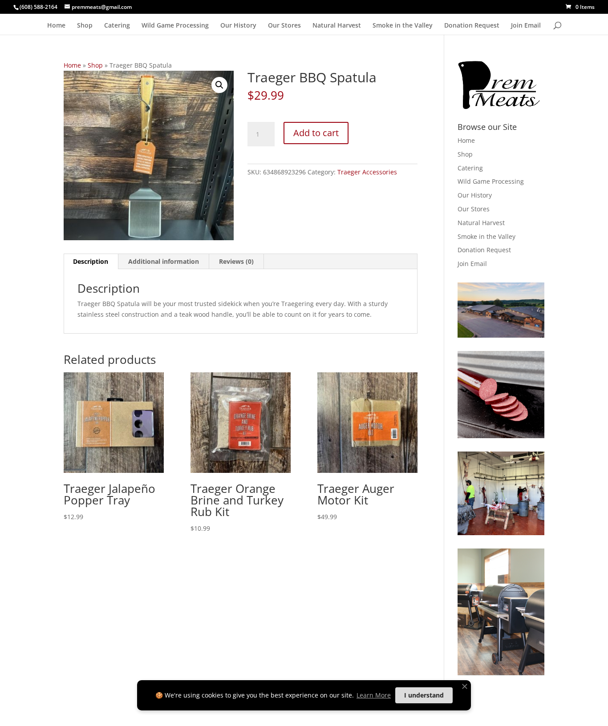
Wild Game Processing (175, 25)
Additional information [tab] (163, 261)
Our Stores (284, 25)
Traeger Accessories (367, 172)
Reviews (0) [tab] (236, 261)
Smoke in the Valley (403, 25)
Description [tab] (90, 261)
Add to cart (316, 133)
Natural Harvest (336, 25)
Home (56, 25)
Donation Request (471, 25)
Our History (238, 25)
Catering (117, 25)
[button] (219, 85)
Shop (85, 25)
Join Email (526, 25)
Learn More (374, 695)
